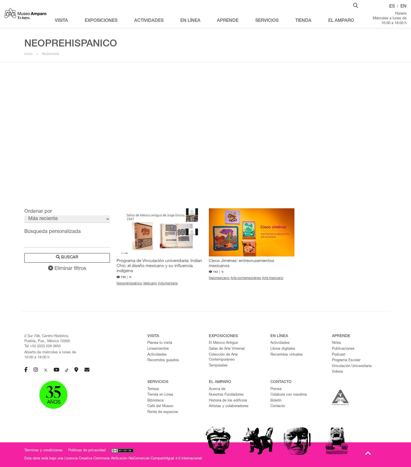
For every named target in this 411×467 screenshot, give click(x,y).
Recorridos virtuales (286, 355)
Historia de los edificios (228, 401)
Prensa (276, 389)
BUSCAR (69, 258)
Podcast (338, 355)
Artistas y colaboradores (229, 406)
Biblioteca (155, 401)
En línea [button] (190, 21)
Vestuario (150, 283)
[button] (355, 5)
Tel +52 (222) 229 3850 (42, 346)
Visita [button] (61, 21)
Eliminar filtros (69, 268)
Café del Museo (160, 406)
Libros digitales (282, 349)
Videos (337, 372)
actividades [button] (149, 21)
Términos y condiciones (43, 450)
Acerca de (217, 389)
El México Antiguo (223, 343)
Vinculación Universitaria (352, 366)
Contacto (277, 406)
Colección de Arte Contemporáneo (223, 357)
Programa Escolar (346, 360)
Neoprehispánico (129, 283)
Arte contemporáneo (245, 278)
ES (392, 6)
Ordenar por (38, 211)
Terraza (153, 389)
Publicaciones (343, 349)
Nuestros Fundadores (226, 395)
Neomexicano (219, 278)
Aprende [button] (227, 21)
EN (403, 6)
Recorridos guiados (163, 360)
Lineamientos (158, 349)
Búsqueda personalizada (52, 231)
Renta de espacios (162, 412)
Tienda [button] (303, 21)
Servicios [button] (266, 21)
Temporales (218, 366)
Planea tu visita (159, 343)
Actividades (157, 355)
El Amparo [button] (341, 21)
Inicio (28, 54)
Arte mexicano (272, 278)
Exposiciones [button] (101, 21)
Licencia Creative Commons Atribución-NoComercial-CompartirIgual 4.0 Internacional (133, 459)
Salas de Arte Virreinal (227, 349)
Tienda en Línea (160, 395)
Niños (336, 343)
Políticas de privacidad (87, 450)
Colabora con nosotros (288, 395)
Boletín (276, 401)
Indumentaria (168, 283)
